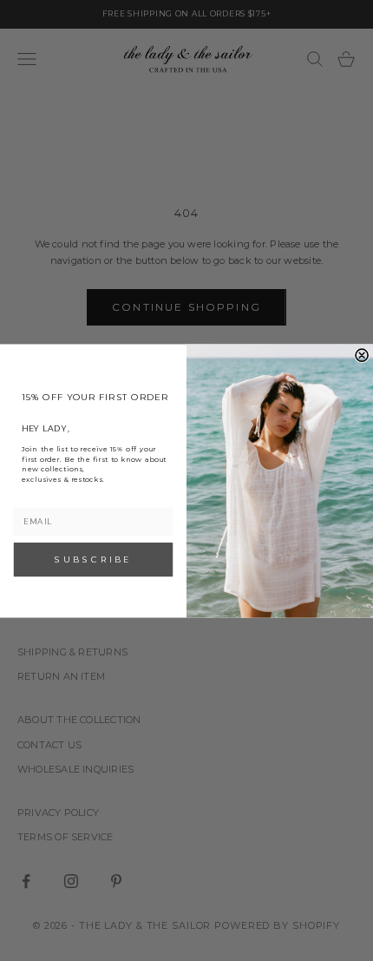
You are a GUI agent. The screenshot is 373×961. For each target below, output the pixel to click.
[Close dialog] (362, 355)
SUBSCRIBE (93, 558)
